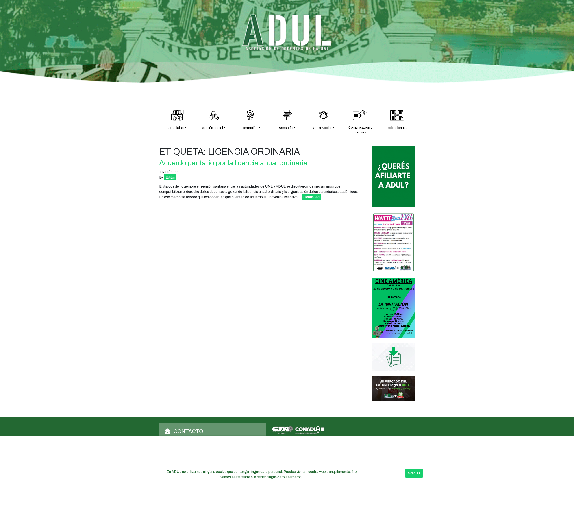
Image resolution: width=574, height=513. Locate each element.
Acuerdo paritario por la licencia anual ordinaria (233, 163)
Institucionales (396, 128)
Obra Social (322, 128)
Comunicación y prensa (360, 130)
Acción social (212, 128)
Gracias (414, 473)
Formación (249, 128)
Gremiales (176, 128)
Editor (170, 177)
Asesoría (286, 128)
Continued (311, 197)
